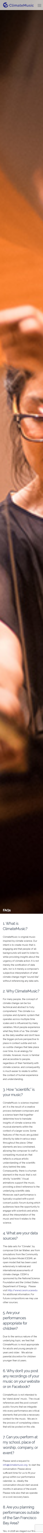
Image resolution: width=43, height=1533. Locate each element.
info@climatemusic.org (15, 1465)
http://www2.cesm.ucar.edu (22, 1290)
